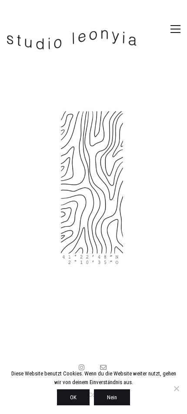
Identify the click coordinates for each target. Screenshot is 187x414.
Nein (112, 397)
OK (73, 397)
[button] (166, 29)
